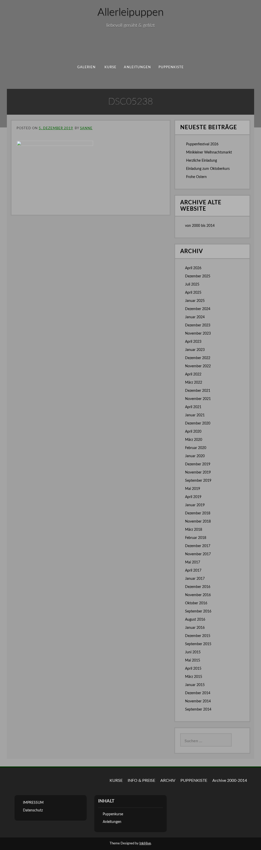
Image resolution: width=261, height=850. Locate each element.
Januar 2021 (195, 415)
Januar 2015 (195, 685)
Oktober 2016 (196, 603)
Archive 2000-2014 (229, 780)
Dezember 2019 (197, 464)
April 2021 (193, 407)
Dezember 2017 (197, 546)
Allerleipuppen (130, 12)
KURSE (116, 780)
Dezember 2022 (197, 358)
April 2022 (193, 374)
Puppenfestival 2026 (202, 144)
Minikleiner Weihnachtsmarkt (209, 152)
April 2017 (193, 570)
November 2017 (198, 554)
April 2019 (193, 497)
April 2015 (193, 668)
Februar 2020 (195, 448)
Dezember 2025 (197, 276)
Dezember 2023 (197, 325)
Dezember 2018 (197, 513)
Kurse (110, 67)
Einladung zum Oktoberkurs (208, 169)
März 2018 (193, 530)
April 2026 (193, 268)
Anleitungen (137, 67)
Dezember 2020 (197, 423)
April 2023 (193, 342)
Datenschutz (33, 810)
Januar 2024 (195, 317)
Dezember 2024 (197, 309)
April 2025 (193, 292)
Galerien (86, 67)
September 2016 (198, 611)
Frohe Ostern (196, 177)
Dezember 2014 (197, 693)
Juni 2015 (193, 652)
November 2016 (198, 595)
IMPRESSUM (33, 803)
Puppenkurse (113, 814)
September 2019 (198, 480)
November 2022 (198, 366)
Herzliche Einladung (201, 160)
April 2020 (193, 431)
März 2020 (193, 440)
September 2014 (198, 709)
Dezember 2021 (197, 391)
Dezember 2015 (197, 636)
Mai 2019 (192, 489)
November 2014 (198, 701)
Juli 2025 (192, 284)
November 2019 (198, 472)
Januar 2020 (195, 456)
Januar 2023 (195, 350)
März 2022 (193, 382)
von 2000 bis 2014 (200, 226)
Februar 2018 (195, 538)
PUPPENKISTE (171, 67)
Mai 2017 (192, 562)
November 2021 (198, 399)
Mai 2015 (192, 660)
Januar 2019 (195, 505)
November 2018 (198, 521)
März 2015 (193, 677)
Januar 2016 (195, 628)
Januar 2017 (195, 579)
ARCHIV (167, 780)
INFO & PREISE (141, 780)
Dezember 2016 (197, 587)
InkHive (145, 843)
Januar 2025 (195, 301)
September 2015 (198, 644)
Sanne (86, 128)
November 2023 (198, 333)
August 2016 (195, 619)
